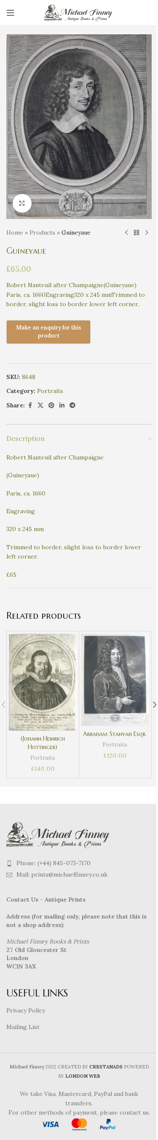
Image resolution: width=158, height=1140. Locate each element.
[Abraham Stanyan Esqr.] (115, 680)
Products (42, 232)
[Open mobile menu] (10, 12)
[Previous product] (126, 232)
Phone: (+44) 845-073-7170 (53, 863)
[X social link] (40, 405)
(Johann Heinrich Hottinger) (43, 743)
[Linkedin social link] (62, 405)
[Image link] (59, 834)
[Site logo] (79, 12)
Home (14, 232)
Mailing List (23, 1027)
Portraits (50, 391)
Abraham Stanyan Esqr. (115, 734)
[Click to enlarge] (22, 203)
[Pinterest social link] (51, 405)
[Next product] (147, 232)
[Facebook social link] (30, 405)
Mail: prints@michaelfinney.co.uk (61, 874)
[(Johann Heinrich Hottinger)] (43, 682)
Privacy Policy (25, 1010)
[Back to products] (136, 232)
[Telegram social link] (72, 405)
